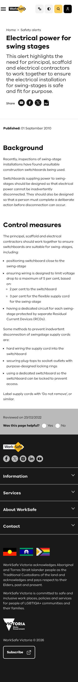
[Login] (68, 9)
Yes (50, 425)
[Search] (58, 9)
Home (11, 30)
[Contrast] (49, 8)
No (63, 425)
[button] (3, 9)
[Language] (39, 8)
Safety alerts (31, 30)
